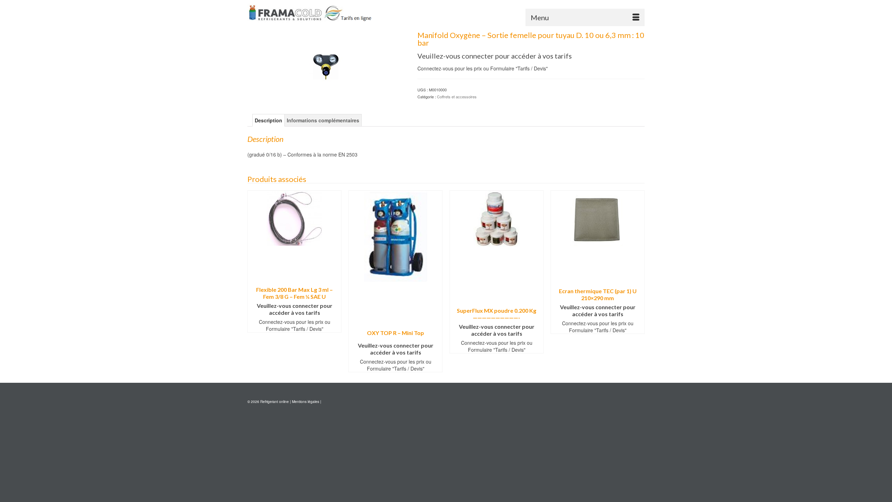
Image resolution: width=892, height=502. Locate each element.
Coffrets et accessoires (457, 96)
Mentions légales (305, 401)
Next (638, 281)
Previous (253, 281)
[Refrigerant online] (310, 13)
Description (268, 120)
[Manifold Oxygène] (327, 62)
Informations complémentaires (323, 120)
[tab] (268, 120)
